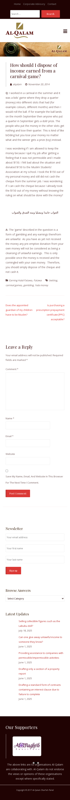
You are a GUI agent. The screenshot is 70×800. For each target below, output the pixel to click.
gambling (28, 285)
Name (10, 418)
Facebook (51, 514)
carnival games (14, 285)
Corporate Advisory (34, 4)
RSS (62, 514)
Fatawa (38, 280)
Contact (52, 4)
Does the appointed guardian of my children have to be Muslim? (19, 310)
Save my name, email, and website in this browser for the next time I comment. (34, 479)
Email (9, 436)
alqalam (17, 84)
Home (17, 4)
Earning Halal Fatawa (20, 280)
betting (53, 280)
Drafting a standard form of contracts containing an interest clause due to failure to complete (40, 689)
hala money (41, 285)
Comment (12, 369)
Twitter (57, 514)
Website (10, 454)
